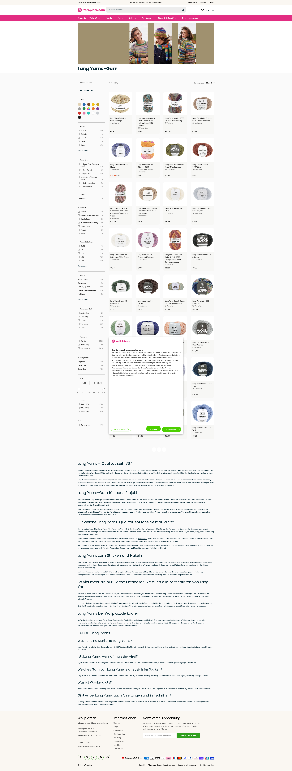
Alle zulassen (171, 429)
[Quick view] (130, 113)
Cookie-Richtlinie (138, 368)
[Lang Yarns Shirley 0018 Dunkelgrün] (120, 286)
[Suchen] (182, 9)
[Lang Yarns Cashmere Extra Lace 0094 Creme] (120, 240)
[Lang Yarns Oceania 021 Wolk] (202, 413)
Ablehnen (153, 429)
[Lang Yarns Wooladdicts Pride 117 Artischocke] (175, 150)
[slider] (79, 389)
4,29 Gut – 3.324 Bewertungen (150, 2)
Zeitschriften (201, 594)
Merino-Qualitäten (171, 500)
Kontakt (203, 2)
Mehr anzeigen (83, 150)
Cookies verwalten (207, 765)
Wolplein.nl (88, 765)
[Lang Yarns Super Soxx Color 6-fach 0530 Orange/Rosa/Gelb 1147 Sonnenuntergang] (175, 240)
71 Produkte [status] (113, 83)
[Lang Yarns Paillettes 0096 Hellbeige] (120, 103)
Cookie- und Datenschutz (187, 765)
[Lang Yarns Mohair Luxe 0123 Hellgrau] (202, 194)
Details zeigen (120, 429)
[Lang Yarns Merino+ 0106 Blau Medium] (148, 328)
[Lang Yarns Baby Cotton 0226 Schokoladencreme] (202, 103)
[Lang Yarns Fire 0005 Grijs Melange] (202, 328)
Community (192, 2)
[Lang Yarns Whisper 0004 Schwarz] (202, 240)
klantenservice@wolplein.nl (90, 746)
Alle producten (86, 82)
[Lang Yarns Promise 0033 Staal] (202, 369)
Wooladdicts (142, 539)
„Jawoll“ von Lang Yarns (117, 545)
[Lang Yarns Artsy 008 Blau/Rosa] (202, 286)
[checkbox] (79, 104)
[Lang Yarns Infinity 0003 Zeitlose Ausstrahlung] (175, 103)
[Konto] (207, 9)
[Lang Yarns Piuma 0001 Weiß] (175, 194)
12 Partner (146, 363)
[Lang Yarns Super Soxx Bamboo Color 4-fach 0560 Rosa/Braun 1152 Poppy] (120, 194)
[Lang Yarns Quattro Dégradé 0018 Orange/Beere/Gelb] (148, 150)
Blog (212, 2)
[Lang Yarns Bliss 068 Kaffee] (148, 286)
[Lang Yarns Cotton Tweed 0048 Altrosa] (148, 240)
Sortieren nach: (203, 83)
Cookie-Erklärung (118, 375)
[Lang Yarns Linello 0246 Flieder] (120, 150)
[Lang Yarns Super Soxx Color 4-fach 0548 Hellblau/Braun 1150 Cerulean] (148, 103)
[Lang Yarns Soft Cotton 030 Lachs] (175, 328)
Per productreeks (87, 90)
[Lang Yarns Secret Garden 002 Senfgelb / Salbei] (175, 286)
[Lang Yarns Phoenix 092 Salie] (120, 328)
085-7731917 (85, 742)
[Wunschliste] (202, 10)
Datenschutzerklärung (120, 368)
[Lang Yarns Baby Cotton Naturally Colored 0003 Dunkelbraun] (148, 194)
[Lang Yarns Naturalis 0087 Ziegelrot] (202, 150)
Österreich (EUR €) (132, 758)
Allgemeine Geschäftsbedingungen (161, 765)
